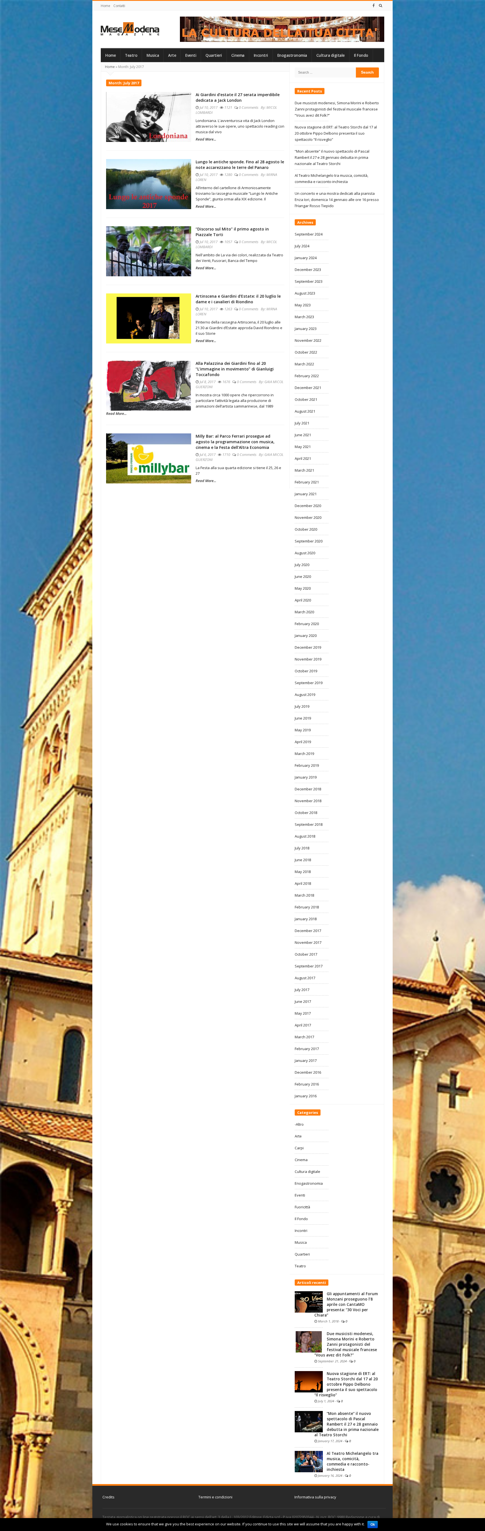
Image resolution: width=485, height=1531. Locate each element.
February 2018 (307, 907)
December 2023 (308, 269)
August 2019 (305, 694)
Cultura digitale (330, 55)
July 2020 (302, 564)
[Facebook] (373, 5)
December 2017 (308, 930)
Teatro (131, 55)
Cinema (237, 55)
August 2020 (305, 552)
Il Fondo (361, 55)
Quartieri (213, 55)
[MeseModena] (130, 28)
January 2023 (306, 328)
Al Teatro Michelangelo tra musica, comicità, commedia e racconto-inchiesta (352, 1461)
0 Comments (248, 107)
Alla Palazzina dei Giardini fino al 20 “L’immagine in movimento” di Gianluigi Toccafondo (235, 369)
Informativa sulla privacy (315, 1497)
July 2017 (302, 989)
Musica (153, 55)
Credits (108, 1497)
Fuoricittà (302, 1206)
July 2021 (302, 423)
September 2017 (308, 966)
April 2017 (303, 1025)
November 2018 (308, 800)
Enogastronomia (292, 55)
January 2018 (306, 918)
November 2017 (308, 942)
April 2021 (303, 458)
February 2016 (307, 1084)
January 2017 (306, 1060)
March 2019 (304, 753)
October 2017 (306, 954)
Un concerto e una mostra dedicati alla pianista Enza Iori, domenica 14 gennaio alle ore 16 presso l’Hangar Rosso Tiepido (337, 199)
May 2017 (303, 1013)
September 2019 (308, 682)
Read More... (206, 139)
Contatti (119, 5)
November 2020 (308, 517)
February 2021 (307, 482)
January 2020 (306, 635)
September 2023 (308, 281)
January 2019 (306, 777)
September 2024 (308, 234)
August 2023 (305, 293)
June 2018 (303, 859)
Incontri (261, 55)
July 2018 (302, 848)
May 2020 (303, 588)
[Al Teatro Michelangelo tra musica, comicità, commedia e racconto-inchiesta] (309, 1461)
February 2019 (307, 765)
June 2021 (303, 434)
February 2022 (307, 375)
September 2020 (308, 541)
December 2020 (308, 505)
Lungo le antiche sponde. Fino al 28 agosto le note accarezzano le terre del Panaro (240, 164)
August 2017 (305, 977)
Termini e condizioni (215, 1497)
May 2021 (303, 446)
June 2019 (303, 718)
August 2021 (305, 411)
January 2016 (306, 1095)
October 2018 (306, 812)
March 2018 (304, 895)
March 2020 (304, 611)
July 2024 (302, 245)
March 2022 (304, 364)
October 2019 (306, 670)
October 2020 (306, 529)
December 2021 (308, 387)
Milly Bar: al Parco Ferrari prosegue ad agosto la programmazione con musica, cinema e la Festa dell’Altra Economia (235, 441)
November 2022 (308, 340)
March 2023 (304, 316)
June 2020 (303, 576)
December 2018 (308, 788)
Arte (172, 55)
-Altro (299, 1124)
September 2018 (308, 824)
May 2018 (303, 871)
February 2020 (307, 623)
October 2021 (306, 399)
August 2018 (305, 836)
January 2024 (306, 257)
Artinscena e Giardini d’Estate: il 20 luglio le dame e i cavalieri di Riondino (238, 298)
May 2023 (303, 304)
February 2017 (307, 1048)
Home (105, 5)
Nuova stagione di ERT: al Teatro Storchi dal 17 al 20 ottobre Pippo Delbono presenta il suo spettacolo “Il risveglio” (336, 133)
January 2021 (306, 493)
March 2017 (304, 1036)
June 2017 (303, 1001)
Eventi (190, 55)
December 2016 (308, 1072)
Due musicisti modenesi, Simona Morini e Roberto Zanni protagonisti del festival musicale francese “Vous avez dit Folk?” (337, 109)
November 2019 (308, 659)
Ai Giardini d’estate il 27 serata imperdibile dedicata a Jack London (238, 97)
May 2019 (303, 729)
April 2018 (303, 883)
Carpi (299, 1147)
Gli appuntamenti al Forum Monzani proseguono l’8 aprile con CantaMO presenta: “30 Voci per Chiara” (346, 1304)
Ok (372, 1525)
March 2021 (304, 470)
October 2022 (306, 352)
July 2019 (302, 706)
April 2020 (303, 600)
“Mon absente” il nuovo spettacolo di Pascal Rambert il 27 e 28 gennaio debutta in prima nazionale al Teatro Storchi (332, 157)
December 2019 (308, 647)
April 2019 (303, 741)
